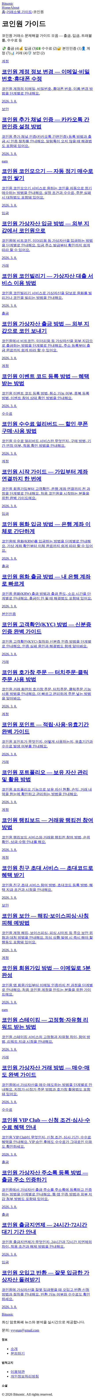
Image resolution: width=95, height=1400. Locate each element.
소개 (14, 1349)
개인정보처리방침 (25, 1376)
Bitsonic (7, 4)
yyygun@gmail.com (25, 1330)
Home (6, 7)
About (14, 7)
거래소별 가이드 (19, 12)
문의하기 (18, 1353)
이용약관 (18, 1372)
